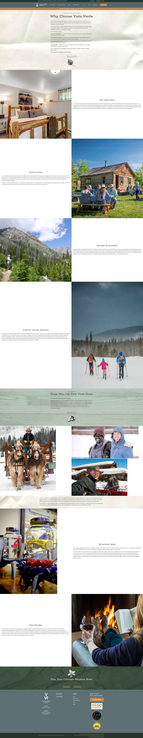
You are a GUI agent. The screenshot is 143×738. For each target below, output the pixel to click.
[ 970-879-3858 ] (46, 707)
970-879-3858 (80, 8)
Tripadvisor (31, 635)
